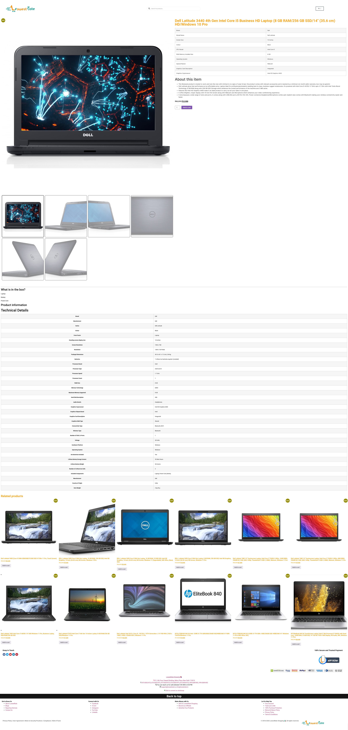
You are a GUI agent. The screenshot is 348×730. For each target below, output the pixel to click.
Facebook (95, 703)
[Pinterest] (16, 654)
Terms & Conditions (271, 714)
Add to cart (187, 107)
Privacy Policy (269, 712)
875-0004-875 (165, 683)
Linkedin (94, 712)
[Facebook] (4, 654)
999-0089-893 (203, 683)
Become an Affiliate (185, 706)
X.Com (94, 706)
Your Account (269, 703)
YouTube (95, 710)
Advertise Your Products (186, 708)
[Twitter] (7, 654)
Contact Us (8, 710)
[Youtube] (10, 654)
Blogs (7, 706)
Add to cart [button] (6, 565)
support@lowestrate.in (168, 687)
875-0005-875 (174, 683)
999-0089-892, (194, 683)
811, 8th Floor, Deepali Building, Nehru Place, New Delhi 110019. (174, 680)
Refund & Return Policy (272, 710)
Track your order (270, 706)
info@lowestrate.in (182, 687)
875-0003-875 (155, 683)
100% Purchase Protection (273, 708)
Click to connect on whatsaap (174, 690)
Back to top (174, 696)
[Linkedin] (13, 654)
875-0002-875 (146, 683)
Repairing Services (11, 708)
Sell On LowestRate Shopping (188, 703)
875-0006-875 (184, 683)
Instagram (95, 708)
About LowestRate (11, 703)
